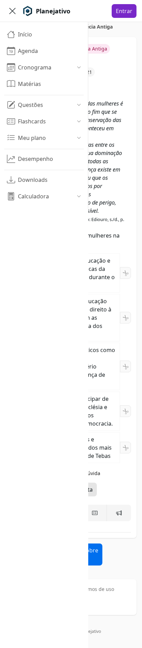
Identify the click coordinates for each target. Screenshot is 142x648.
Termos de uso (97, 589)
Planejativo (90, 631)
